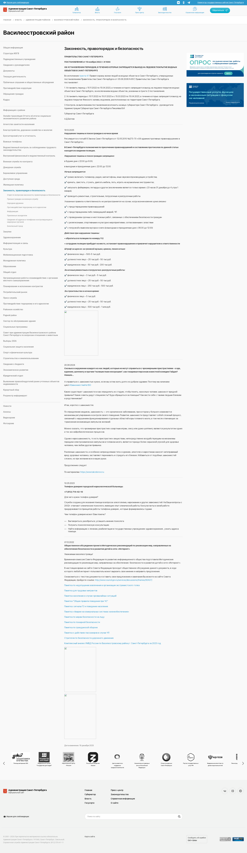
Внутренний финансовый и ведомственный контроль (29, 156)
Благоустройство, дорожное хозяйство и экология (27, 130)
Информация (12, 211)
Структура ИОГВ (11, 53)
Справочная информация (195, 13)
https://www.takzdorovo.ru (92, 472)
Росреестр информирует (15, 395)
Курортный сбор (11, 390)
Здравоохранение (12, 237)
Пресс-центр (139, 13)
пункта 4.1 (84, 76)
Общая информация (13, 47)
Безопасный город (15, 226)
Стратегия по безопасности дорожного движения (88, 638)
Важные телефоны (12, 141)
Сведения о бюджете (13, 364)
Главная (7, 20)
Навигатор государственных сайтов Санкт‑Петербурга (220, 2)
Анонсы (7, 412)
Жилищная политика (13, 185)
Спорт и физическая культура (17, 352)
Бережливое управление (15, 173)
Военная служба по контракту (18, 161)
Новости (7, 406)
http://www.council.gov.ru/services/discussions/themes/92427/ (123, 580)
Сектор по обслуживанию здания (19, 321)
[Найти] (179, 816)
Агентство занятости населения (18, 124)
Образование (9, 266)
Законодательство (164, 13)
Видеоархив (9, 417)
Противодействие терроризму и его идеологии (26, 207)
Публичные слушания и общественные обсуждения (28, 82)
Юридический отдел (13, 375)
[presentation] (5, 763)
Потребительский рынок (15, 292)
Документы (9, 71)
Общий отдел (9, 272)
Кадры (6, 100)
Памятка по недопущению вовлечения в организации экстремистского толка (102, 585)
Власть (97, 13)
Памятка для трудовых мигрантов (81, 590)
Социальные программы (15, 327)
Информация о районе (14, 110)
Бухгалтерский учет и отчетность (19, 136)
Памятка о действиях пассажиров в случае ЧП (86, 633)
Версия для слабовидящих (18, 816)
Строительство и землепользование (21, 358)
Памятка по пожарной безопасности (82, 622)
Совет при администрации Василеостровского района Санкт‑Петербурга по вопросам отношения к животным (30, 333)
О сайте (114, 803)
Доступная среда (11, 179)
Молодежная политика (14, 260)
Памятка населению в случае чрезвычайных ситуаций (90, 596)
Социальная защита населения (18, 347)
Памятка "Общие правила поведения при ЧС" (86, 601)
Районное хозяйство (13, 309)
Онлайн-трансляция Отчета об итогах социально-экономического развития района (27, 117)
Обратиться (218, 10)
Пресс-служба (10, 298)
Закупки (7, 231)
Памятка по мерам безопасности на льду (84, 617)
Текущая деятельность (14, 76)
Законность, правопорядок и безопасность (105, 20)
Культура (7, 249)
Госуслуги (117, 13)
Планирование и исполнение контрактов (23, 286)
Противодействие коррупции (17, 88)
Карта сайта (90, 837)
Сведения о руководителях (16, 65)
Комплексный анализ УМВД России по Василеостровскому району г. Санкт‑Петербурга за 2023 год (112, 643)
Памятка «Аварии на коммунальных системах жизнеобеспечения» (96, 611)
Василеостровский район (66, 20)
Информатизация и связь (15, 243)
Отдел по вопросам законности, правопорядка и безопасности (33, 195)
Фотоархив (8, 423)
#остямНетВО (80, 385)
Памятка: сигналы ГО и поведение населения (86, 606)
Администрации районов (38, 20)
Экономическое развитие (15, 370)
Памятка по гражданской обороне (81, 627)
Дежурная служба (12, 167)
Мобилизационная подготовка (18, 255)
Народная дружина (15, 203)
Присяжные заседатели (17, 216)
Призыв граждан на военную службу (22, 199)
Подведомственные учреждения (19, 59)
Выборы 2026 (9, 341)
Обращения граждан (13, 94)
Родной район (10, 315)
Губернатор (77, 13)
